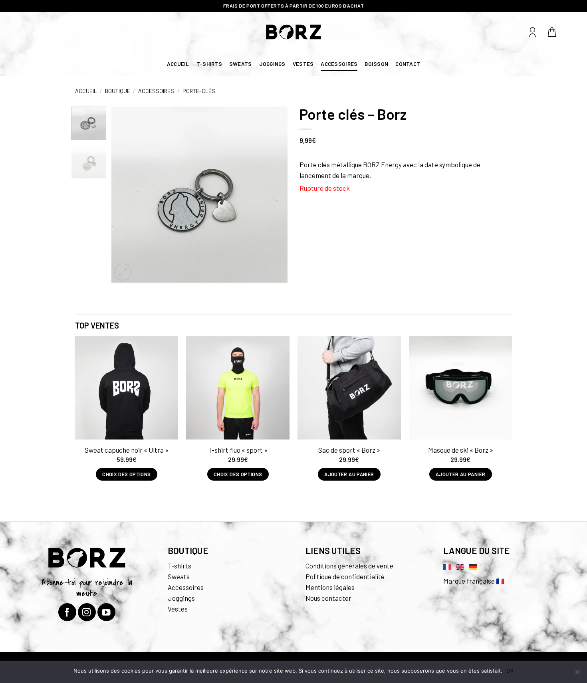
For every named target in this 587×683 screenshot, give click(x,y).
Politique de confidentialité (345, 576)
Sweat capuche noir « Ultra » (127, 450)
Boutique (117, 90)
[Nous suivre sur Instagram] (87, 612)
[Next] (274, 194)
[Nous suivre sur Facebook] (67, 612)
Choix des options (126, 474)
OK (510, 670)
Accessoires (339, 63)
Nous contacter (328, 598)
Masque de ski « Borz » (460, 450)
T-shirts (209, 63)
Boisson (376, 63)
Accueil (178, 63)
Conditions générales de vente (349, 566)
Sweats (240, 63)
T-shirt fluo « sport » (238, 450)
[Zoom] (122, 272)
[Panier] (552, 32)
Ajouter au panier (349, 474)
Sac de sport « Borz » (349, 450)
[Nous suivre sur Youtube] (106, 612)
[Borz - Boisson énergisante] (294, 32)
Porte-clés (198, 90)
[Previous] (125, 194)
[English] (460, 566)
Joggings (272, 63)
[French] (447, 566)
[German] (473, 566)
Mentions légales (330, 587)
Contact (407, 63)
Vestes (303, 63)
